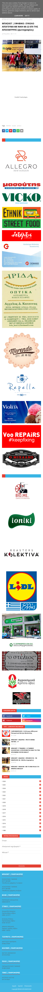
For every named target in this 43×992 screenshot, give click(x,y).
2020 (22, 802)
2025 (22, 785)
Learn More (18, 16)
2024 (22, 788)
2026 (22, 781)
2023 (22, 792)
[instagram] (31, 720)
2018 (22, 809)
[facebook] (11, 716)
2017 (22, 813)
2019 (22, 806)
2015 (22, 820)
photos (13, 18)
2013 (22, 827)
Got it (27, 16)
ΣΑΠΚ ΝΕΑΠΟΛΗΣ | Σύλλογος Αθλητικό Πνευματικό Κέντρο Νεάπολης (24, 732)
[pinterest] (11, 720)
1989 (21, 830)
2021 (22, 799)
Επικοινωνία (28, 986)
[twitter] (31, 716)
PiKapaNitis (6, 34)
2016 (22, 816)
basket (14, 126)
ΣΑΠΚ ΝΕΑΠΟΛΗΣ (26, 989)
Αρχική (14, 986)
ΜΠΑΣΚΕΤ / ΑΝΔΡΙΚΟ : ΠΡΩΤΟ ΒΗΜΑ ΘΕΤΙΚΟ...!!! (23, 741)
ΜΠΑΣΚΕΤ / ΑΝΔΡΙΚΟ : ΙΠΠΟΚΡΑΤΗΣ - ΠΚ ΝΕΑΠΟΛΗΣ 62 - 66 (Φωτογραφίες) (24, 759)
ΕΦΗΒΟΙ (8, 126)
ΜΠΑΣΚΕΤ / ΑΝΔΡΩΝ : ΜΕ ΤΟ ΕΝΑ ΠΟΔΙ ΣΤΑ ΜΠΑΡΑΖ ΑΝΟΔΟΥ (25, 767)
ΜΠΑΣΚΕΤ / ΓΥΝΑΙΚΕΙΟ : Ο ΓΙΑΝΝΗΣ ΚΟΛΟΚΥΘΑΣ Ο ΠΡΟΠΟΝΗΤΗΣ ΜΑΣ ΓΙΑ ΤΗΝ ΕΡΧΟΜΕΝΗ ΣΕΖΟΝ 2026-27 (25, 750)
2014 (22, 823)
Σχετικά (20, 986)
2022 (22, 795)
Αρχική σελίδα (6, 18)
